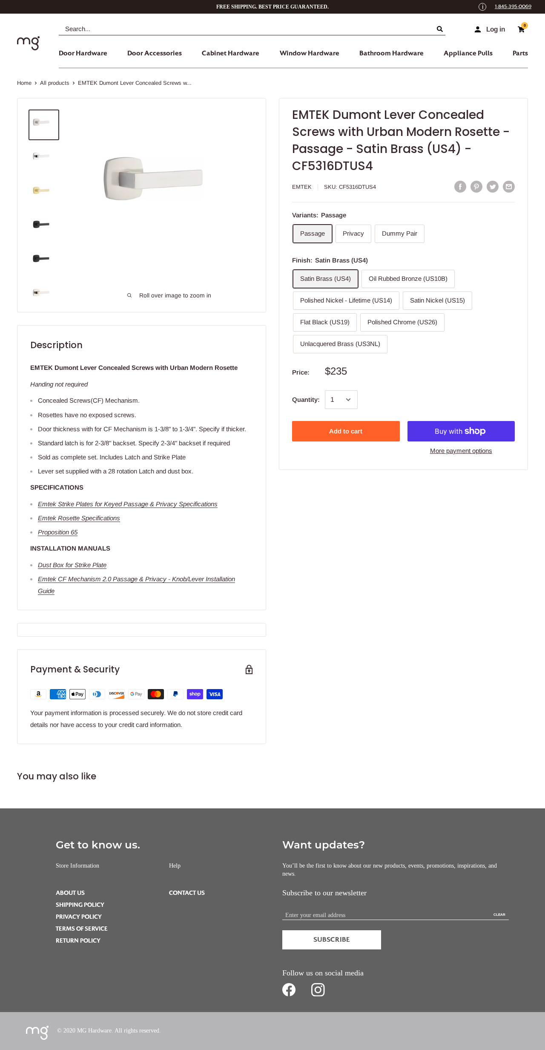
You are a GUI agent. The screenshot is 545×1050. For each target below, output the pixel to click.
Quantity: (306, 399)
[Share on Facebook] (460, 186)
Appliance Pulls (468, 53)
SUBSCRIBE (331, 939)
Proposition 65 (57, 532)
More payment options (461, 450)
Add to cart (345, 431)
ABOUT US (70, 893)
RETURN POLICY (78, 941)
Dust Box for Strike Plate (72, 564)
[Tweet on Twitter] (493, 186)
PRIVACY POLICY (79, 917)
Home (24, 83)
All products (54, 83)
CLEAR (499, 915)
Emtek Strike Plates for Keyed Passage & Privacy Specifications (128, 504)
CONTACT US (187, 893)
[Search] (441, 29)
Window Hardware (309, 53)
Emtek (302, 187)
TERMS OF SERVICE (82, 929)
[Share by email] (509, 186)
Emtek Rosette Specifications (79, 518)
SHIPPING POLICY (80, 905)
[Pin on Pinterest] (476, 186)
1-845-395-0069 (513, 6)
